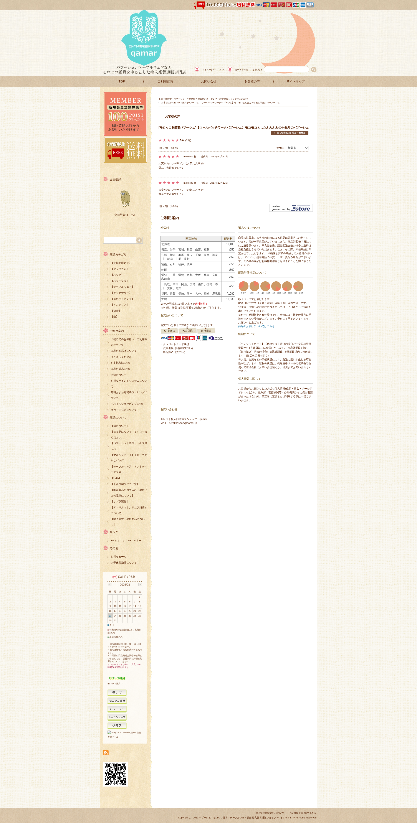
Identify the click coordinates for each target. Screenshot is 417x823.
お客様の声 (252, 81)
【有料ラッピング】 (122, 298)
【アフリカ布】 (120, 268)
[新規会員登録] (125, 134)
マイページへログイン (213, 69)
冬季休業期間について (124, 562)
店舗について (118, 374)
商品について (118, 417)
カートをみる (241, 69)
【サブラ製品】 (120, 501)
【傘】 (115, 316)
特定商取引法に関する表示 (303, 813)
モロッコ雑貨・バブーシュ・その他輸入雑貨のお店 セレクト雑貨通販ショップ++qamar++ (203, 99)
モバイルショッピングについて (129, 403)
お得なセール (118, 556)
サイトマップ (295, 81)
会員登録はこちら (125, 214)
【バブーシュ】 (120, 280)
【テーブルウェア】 (122, 286)
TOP (122, 81)
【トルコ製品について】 (125, 484)
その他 (114, 548)
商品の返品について (122, 368)
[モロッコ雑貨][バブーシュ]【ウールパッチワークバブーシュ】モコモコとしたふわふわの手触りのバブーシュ (234, 127)
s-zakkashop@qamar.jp (183, 423)
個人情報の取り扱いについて (270, 813)
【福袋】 (116, 310)
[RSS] (106, 753)
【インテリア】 (120, 304)
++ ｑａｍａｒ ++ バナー (126, 540)
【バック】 (117, 274)
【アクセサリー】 (121, 292)
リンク (114, 532)
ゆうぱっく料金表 (121, 356)
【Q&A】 (116, 478)
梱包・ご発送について (124, 409)
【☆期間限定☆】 (121, 262)
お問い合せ (208, 81)
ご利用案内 (165, 81)
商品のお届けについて (124, 350)
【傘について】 (120, 425)
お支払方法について (122, 362)
